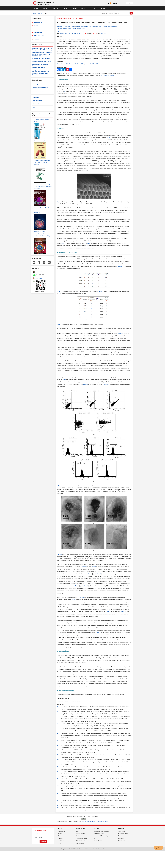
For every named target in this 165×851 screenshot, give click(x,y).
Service (96, 828)
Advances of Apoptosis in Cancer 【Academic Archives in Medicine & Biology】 (43, 210)
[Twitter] (34, 262)
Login (129, 3)
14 (58, 778)
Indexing (36, 39)
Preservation (121, 836)
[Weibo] (49, 262)
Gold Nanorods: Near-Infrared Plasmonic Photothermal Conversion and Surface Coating (41, 60)
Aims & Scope (38, 22)
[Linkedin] (44, 262)
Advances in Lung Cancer (41, 140)
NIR (97, 64)
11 (57, 759)
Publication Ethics (123, 833)
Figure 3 (120, 333)
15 (58, 786)
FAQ (34, 107)
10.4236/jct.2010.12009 (66, 33)
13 (58, 771)
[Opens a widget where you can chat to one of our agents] (158, 848)
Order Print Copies (99, 833)
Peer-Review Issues (81, 838)
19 (76, 632)
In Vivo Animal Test (90, 64)
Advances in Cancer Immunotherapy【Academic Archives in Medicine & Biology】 (43, 234)
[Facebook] (39, 262)
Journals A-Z (61, 831)
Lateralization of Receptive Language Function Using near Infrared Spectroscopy (41, 65)
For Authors (79, 836)
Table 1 (89, 243)
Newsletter (36, 97)
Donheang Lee (106, 26)
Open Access (121, 831)
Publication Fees (39, 35)
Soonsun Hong (97, 26)
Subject (60, 833)
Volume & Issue (98, 840)
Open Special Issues (39, 84)
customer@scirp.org (40, 272)
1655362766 (38, 278)
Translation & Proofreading (101, 836)
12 (58, 766)
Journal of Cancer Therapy (64, 18)
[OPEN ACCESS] (111, 3)
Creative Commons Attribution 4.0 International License (95, 821)
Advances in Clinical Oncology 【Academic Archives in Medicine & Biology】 (43, 186)
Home (36, 8)
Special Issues (80, 843)
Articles (45, 8)
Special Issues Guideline (40, 91)
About (83, 8)
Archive (36, 29)
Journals (56, 8)
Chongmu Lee (114, 26)
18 (127, 219)
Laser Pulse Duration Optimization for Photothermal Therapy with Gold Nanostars (42, 54)
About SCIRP (80, 828)
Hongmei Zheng (87, 26)
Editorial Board (38, 32)
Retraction (121, 838)
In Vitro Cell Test (79, 64)
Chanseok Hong (61, 26)
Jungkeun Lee (79, 26)
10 (58, 754)
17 (64, 135)
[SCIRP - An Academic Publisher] (43, 3)
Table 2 (63, 243)
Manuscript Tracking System (101, 831)
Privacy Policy (122, 840)
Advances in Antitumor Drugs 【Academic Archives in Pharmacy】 (42, 162)
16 (58, 793)
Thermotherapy (61, 64)
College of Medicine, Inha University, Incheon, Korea (71, 28)
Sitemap (60, 838)
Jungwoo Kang (70, 26)
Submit (103, 8)
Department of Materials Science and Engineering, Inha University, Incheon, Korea (79, 31)
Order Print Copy (37, 100)
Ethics (77, 831)
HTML (79, 33)
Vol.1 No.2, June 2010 (79, 18)
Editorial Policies (80, 833)
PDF (75, 33)
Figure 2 (101, 291)
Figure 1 (108, 137)
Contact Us (36, 103)
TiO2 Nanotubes (70, 64)
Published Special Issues (40, 87)
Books (66, 8)
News (74, 8)
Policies (121, 828)
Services (93, 8)
